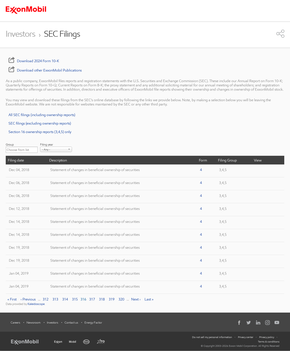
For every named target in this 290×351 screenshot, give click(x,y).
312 (46, 299)
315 (75, 299)
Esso (86, 341)
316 (83, 299)
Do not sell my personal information (212, 337)
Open (280, 33)
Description (58, 160)
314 (66, 299)
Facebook (239, 322)
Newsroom (34, 322)
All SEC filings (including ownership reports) (41, 114)
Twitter (248, 322)
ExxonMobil (27, 341)
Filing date (16, 160)
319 (112, 299)
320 (122, 299)
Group (10, 144)
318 (102, 299)
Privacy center (245, 337)
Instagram (267, 322)
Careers (15, 322)
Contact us (71, 322)
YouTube (276, 322)
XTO (100, 341)
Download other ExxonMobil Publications (49, 70)
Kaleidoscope (36, 304)
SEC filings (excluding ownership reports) (39, 123)
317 (93, 299)
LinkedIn (258, 322)
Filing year (46, 144)
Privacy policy (266, 337)
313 (56, 299)
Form (203, 160)
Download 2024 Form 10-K (38, 61)
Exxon (58, 341)
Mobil (73, 341)
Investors (20, 34)
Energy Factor (93, 322)
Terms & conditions (268, 341)
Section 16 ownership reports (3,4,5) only (39, 131)
